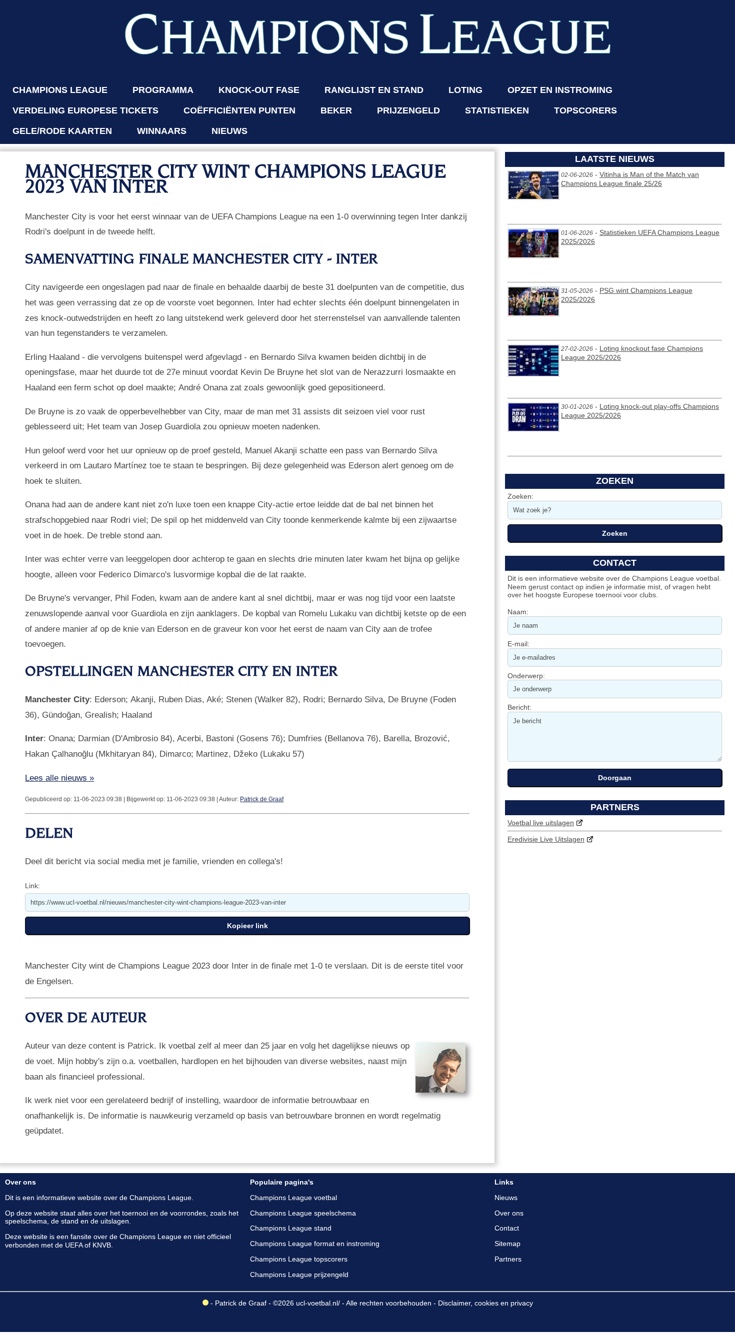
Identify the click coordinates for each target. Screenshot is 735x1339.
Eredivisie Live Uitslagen (546, 839)
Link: (32, 886)
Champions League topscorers (299, 1259)
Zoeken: (521, 496)
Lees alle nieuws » (59, 778)
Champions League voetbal (293, 1198)
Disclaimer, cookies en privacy (485, 1303)
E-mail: (519, 644)
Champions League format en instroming (315, 1244)
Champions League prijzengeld (299, 1275)
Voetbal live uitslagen (541, 823)
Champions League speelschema (303, 1213)
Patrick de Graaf (262, 799)
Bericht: (520, 707)
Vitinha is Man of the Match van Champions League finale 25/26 (630, 178)
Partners (508, 1259)
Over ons (509, 1213)
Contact (506, 1228)
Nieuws (506, 1198)
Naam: (518, 612)
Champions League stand (291, 1228)
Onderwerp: (526, 676)
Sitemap (507, 1244)
